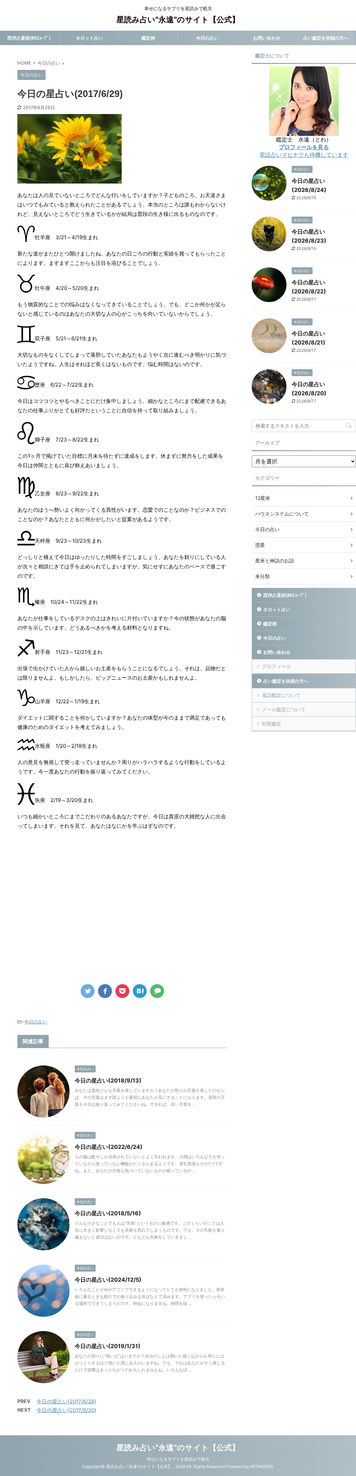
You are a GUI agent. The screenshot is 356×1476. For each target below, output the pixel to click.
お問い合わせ (266, 38)
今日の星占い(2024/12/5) (108, 1279)
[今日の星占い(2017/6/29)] (140, 991)
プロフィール (276, 666)
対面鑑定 (271, 724)
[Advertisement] (75, 911)
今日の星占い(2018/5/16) (108, 1213)
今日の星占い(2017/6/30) (66, 1410)
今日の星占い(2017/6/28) (66, 1401)
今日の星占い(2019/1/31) (107, 1346)
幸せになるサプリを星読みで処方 (178, 1459)
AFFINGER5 (261, 1466)
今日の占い (207, 38)
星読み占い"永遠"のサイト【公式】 (178, 19)
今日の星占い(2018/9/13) (108, 1080)
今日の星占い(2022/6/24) (109, 1146)
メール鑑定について (284, 709)
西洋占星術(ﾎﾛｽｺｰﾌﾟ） (30, 38)
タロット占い (89, 38)
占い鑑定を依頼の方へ (325, 38)
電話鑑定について (281, 695)
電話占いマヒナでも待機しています (303, 154)
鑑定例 (148, 38)
